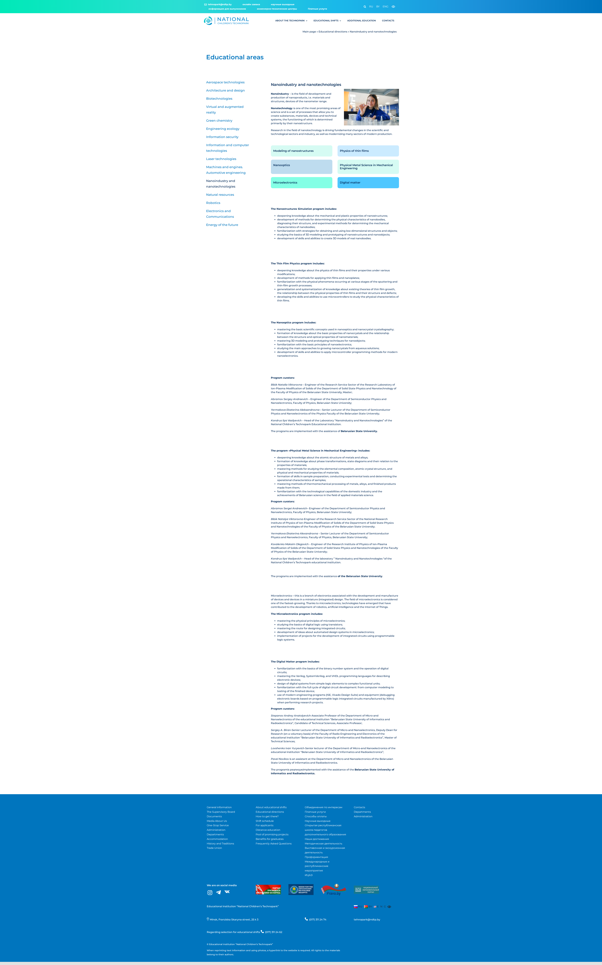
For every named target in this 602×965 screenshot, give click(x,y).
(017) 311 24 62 (273, 932)
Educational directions (333, 31)
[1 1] (366, 886)
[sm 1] (301, 885)
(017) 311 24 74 (317, 919)
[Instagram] (210, 892)
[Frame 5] (226, 17)
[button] (363, 7)
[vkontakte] (227, 891)
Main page (309, 31)
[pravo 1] (333, 881)
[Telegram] (218, 892)
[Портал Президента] (268, 885)
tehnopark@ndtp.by (367, 919)
